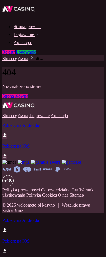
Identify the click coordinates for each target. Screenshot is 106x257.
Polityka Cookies (41, 195)
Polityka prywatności (21, 190)
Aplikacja (23, 42)
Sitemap (77, 195)
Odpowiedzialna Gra (59, 190)
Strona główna (27, 26)
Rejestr (8, 52)
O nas (63, 195)
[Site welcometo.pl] (21, 14)
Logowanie (24, 34)
